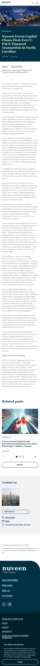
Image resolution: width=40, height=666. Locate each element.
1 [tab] (17, 457)
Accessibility (7, 631)
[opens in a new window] (4, 604)
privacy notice (31, 655)
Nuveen (5, 66)
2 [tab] (20, 457)
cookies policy (27, 657)
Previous (5, 457)
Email (7, 521)
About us (6, 590)
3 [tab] (23, 457)
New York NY (9, 512)
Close (20, 662)
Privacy (5, 623)
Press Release (6, 31)
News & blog (7, 585)
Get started (7, 596)
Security (5, 627)
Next (35, 457)
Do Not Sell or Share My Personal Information (15, 636)
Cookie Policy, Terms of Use (12, 619)
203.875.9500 (10, 517)
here (18, 657)
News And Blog (16, 66)
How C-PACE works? (10, 580)
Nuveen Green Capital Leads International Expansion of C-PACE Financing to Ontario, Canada (19, 443)
